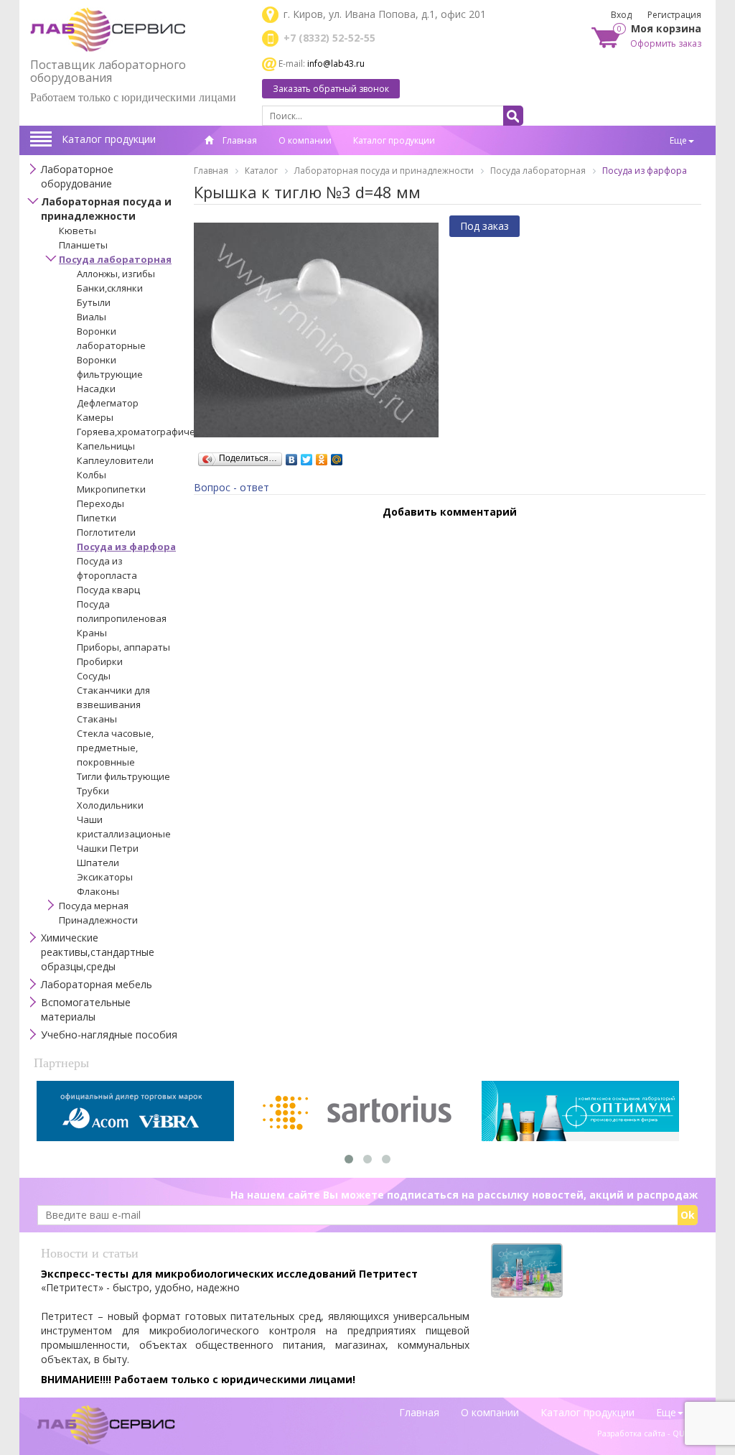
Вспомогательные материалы (86, 1009)
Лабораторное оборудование (77, 176)
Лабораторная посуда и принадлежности (106, 209)
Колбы (91, 474)
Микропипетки (111, 489)
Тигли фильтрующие (123, 776)
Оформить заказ (665, 43)
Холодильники (110, 805)
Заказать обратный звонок (331, 89)
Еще (678, 140)
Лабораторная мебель (96, 984)
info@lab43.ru (336, 63)
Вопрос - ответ (231, 487)
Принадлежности (98, 920)
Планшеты (83, 244)
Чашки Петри (108, 848)
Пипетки (96, 517)
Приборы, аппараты (123, 647)
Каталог (261, 170)
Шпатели (98, 862)
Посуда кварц (108, 589)
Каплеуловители (115, 460)
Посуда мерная (93, 905)
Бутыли (94, 302)
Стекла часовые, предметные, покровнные (115, 747)
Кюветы (77, 230)
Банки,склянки (110, 288)
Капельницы (106, 446)
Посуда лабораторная (115, 259)
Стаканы (97, 718)
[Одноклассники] (321, 456)
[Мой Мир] (337, 456)
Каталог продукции (109, 139)
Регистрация (674, 15)
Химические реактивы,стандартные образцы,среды (97, 952)
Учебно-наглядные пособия (109, 1034)
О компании (305, 140)
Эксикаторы (105, 876)
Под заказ (484, 226)
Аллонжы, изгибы (116, 273)
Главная (238, 140)
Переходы (100, 503)
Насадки (96, 388)
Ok (687, 1215)
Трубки (93, 790)
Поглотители (106, 532)
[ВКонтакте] (291, 456)
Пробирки (100, 661)
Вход (621, 15)
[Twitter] (306, 456)
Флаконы (98, 891)
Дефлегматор (108, 402)
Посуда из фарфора (126, 546)
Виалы (91, 316)
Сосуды (94, 675)
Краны (92, 632)
